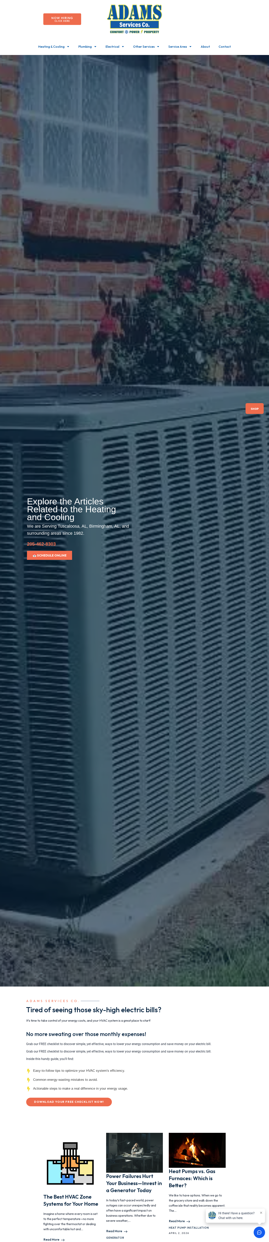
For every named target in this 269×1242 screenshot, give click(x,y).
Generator (115, 1237)
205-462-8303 (41, 544)
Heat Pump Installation (189, 1227)
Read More (51, 1239)
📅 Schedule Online (49, 555)
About (205, 47)
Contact (225, 47)
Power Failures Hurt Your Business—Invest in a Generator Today (134, 1183)
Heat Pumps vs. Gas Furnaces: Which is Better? (192, 1178)
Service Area (177, 47)
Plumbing (85, 47)
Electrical (112, 47)
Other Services (144, 47)
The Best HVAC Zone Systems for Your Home (70, 1200)
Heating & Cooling (51, 47)
